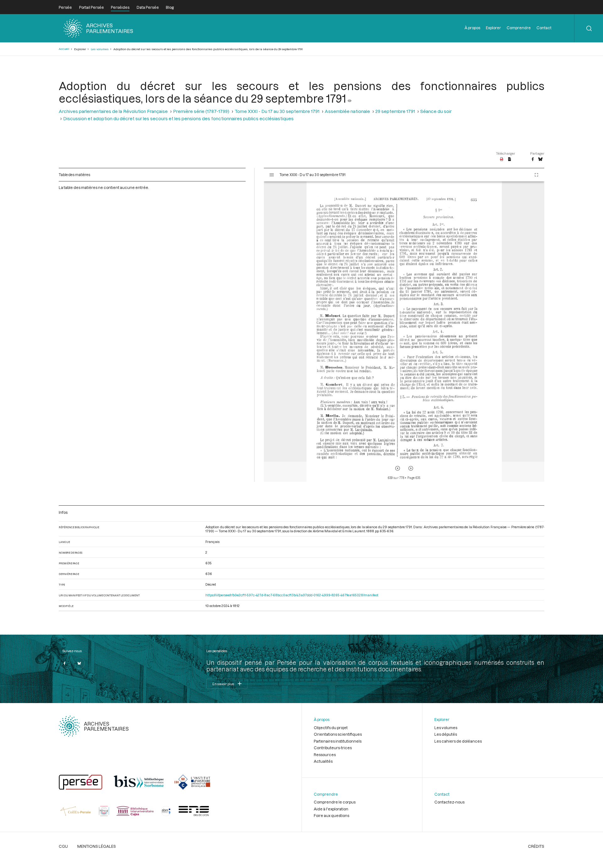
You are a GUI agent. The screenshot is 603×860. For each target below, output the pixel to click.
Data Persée (148, 7)
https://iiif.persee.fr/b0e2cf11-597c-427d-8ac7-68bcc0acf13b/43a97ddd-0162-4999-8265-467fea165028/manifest (291, 595)
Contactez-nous (449, 802)
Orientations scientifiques (338, 734)
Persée (65, 7)
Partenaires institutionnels (337, 741)
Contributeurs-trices (333, 747)
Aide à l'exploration (331, 809)
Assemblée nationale (347, 111)
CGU (63, 846)
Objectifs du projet (331, 727)
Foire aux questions (331, 815)
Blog (170, 7)
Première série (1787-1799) (201, 111)
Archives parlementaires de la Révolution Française (113, 111)
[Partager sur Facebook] (533, 159)
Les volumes (100, 49)
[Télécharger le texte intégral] (509, 159)
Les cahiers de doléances (458, 741)
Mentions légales (96, 846)
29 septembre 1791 (395, 111)
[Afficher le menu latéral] (271, 174)
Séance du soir (436, 111)
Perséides (120, 7)
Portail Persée (91, 7)
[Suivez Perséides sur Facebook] (64, 663)
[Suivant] (410, 468)
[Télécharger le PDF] (501, 159)
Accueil (64, 49)
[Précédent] (397, 468)
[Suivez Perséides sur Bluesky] (79, 663)
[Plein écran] (536, 174)
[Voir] (349, 98)
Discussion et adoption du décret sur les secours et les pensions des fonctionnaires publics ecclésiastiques (178, 118)
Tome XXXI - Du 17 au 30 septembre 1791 (277, 111)
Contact (543, 27)
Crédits (536, 846)
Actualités (323, 761)
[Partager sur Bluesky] (540, 159)
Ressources (325, 754)
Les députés (445, 734)
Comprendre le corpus (335, 802)
